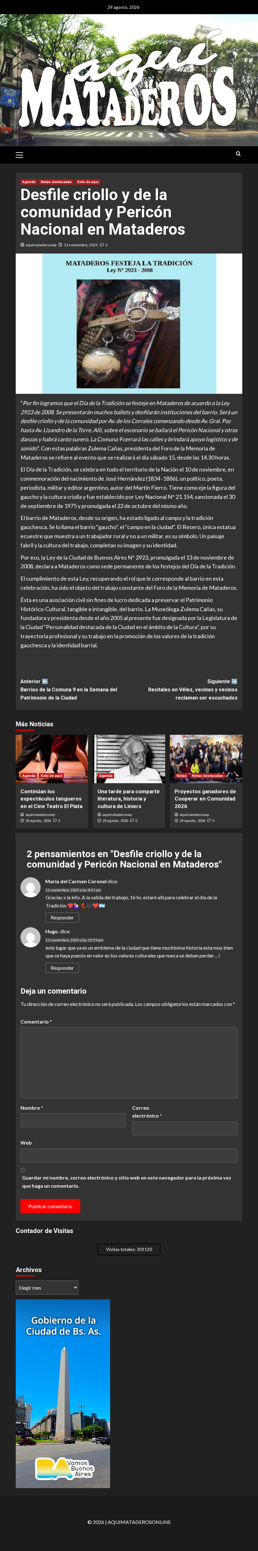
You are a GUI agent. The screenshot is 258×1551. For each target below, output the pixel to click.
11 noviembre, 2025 (81, 245)
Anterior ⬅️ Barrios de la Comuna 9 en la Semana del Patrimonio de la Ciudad (68, 689)
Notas (182, 776)
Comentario (36, 1021)
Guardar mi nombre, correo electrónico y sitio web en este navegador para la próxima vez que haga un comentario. (126, 1181)
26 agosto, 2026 (38, 821)
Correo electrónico (147, 1112)
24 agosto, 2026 (192, 821)
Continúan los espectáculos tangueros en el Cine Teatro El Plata (51, 799)
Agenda (28, 182)
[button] (22, 154)
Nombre (31, 1108)
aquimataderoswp (41, 245)
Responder (62, 917)
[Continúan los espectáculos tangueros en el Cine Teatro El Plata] (52, 759)
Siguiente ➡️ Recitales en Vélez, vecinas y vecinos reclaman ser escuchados (193, 689)
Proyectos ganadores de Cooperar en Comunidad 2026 (205, 799)
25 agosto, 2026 (115, 821)
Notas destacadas (56, 182)
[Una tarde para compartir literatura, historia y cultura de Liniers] (129, 759)
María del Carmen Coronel (76, 881)
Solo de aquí (87, 182)
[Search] (238, 153)
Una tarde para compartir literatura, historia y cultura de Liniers (129, 799)
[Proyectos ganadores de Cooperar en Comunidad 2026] (206, 759)
